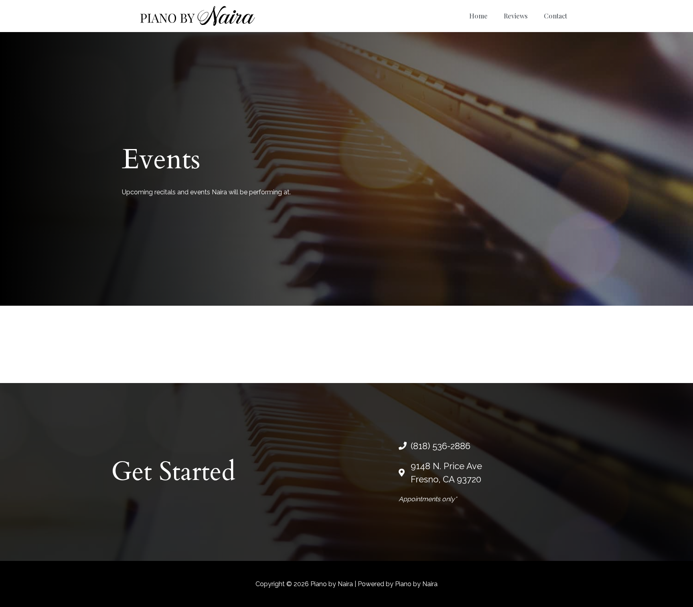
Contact (555, 16)
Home (478, 16)
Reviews (516, 16)
